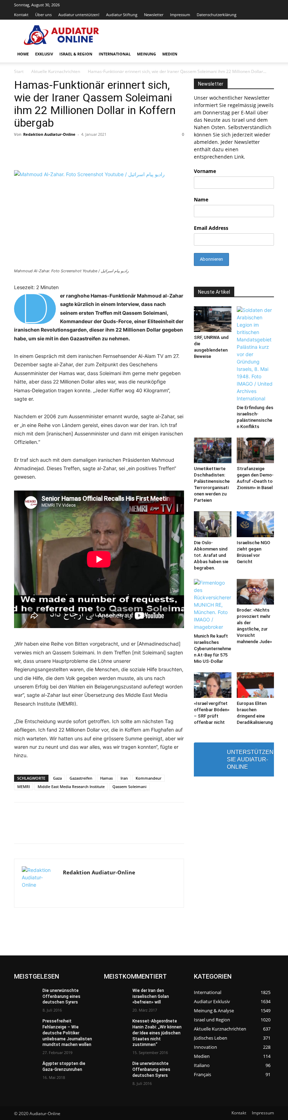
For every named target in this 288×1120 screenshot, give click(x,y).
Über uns (43, 14)
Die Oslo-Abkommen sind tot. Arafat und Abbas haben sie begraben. (211, 555)
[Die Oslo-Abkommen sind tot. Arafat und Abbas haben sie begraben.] (212, 524)
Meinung (146, 53)
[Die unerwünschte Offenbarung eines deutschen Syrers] (26, 996)
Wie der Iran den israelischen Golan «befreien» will (150, 996)
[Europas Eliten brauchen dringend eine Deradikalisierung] (255, 685)
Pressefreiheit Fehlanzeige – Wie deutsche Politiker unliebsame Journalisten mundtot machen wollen (67, 1033)
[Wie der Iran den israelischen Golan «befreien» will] (116, 996)
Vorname (205, 171)
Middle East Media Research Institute (71, 786)
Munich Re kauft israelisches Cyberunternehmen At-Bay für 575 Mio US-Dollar (212, 648)
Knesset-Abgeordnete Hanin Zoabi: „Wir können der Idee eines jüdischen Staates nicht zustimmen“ (157, 1033)
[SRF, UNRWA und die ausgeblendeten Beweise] (212, 319)
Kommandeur (149, 778)
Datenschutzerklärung (216, 14)
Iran (124, 778)
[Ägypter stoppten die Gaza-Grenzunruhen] (26, 1069)
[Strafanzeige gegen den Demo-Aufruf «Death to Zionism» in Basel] (255, 450)
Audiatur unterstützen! (78, 14)
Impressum (180, 14)
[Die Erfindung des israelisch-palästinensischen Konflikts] (255, 354)
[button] (265, 54)
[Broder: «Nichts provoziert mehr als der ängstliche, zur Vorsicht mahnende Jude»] (255, 592)
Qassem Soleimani (129, 786)
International (115, 53)
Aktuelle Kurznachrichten (55, 71)
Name (201, 199)
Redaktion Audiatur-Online (49, 134)
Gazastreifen (81, 778)
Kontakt (21, 14)
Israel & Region (75, 53)
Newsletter (153, 14)
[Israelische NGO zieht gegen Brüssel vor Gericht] (255, 524)
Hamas (106, 778)
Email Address (211, 228)
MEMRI (23, 786)
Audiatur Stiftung (121, 14)
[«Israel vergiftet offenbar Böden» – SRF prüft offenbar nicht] (212, 685)
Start (19, 71)
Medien (169, 53)
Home (23, 53)
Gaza (57, 778)
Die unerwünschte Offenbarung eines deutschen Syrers (61, 996)
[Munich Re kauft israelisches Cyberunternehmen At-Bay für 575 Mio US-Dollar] (212, 605)
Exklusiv (44, 53)
